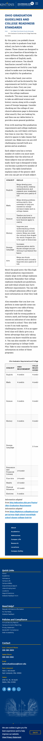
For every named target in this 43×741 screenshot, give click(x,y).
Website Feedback (8, 614)
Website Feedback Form (10, 595)
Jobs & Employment (9, 588)
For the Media (6, 611)
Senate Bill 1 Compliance (10, 630)
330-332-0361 (8, 657)
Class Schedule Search (9, 585)
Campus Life (16, 539)
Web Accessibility (8, 632)
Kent (6, 31)
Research (15, 543)
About (13, 528)
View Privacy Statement (11, 737)
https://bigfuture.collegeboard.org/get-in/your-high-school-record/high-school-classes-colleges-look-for (21, 514)
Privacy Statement (8, 627)
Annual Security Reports (10, 622)
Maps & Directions (8, 593)
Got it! (35, 732)
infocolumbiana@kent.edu (14, 664)
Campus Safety (17, 551)
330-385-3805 (8, 650)
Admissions (15, 535)
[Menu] (36, 3)
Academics (15, 531)
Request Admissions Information (13, 609)
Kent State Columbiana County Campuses (22, 31)
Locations (15, 547)
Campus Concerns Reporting (11, 625)
